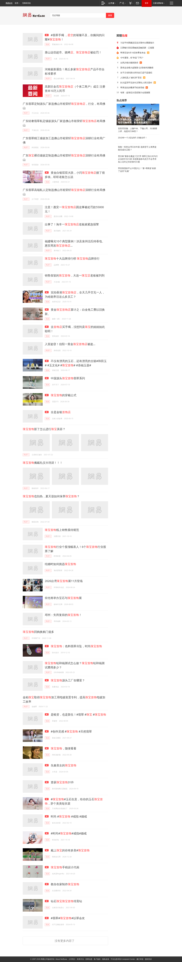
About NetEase (61, 959)
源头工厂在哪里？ (68, 680)
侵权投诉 (148, 959)
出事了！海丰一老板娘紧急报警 (72, 224)
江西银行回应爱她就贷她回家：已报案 (137, 47)
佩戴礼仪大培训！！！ (43, 463)
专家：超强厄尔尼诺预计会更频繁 (135, 92)
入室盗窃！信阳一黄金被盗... (70, 344)
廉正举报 (139, 959)
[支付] (131, 3)
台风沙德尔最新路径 (129, 62)
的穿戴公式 (63, 395)
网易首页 (9, 3)
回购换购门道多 (38, 632)
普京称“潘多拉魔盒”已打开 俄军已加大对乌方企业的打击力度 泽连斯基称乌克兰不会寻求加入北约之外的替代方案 (138, 159)
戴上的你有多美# (70, 850)
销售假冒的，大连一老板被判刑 (75, 275)
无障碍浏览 (26, 3)
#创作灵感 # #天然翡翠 (71, 731)
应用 (16, 3)
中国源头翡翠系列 (67, 378)
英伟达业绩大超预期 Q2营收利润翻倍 (136, 67)
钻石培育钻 (66, 901)
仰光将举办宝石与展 (63, 598)
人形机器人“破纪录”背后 (131, 77)
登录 (146, 3)
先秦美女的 (63, 765)
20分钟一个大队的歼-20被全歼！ (132, 138)
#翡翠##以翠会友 (67, 918)
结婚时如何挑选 (60, 564)
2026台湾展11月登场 (64, 581)
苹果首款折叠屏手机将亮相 (132, 87)
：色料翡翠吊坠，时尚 (76, 646)
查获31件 (62, 782)
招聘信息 (88, 959)
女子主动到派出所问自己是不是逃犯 (136, 72)
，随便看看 (63, 748)
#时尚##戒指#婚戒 (68, 833)
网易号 (48, 59)
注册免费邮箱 (158, 3)
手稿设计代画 (65, 867)
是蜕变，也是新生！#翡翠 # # (78, 714)
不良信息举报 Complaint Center (123, 959)
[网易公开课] (112, 3)
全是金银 (60, 412)
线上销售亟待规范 (62, 530)
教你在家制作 (64, 884)
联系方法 (80, 959)
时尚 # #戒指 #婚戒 (68, 816)
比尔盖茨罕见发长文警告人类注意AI (136, 82)
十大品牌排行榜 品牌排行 (72, 258)
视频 (47, 44)
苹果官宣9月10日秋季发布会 (133, 52)
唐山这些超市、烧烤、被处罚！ (73, 52)
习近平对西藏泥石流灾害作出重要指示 (137, 42)
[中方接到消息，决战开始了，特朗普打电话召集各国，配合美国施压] (138, 114)
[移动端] (103, 3)
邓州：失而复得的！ (63, 615)
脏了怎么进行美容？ (44, 429)
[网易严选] (122, 3)
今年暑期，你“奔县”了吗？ (132, 57)
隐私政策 (105, 959)
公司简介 (72, 959)
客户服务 (97, 959)
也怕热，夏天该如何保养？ (51, 496)
